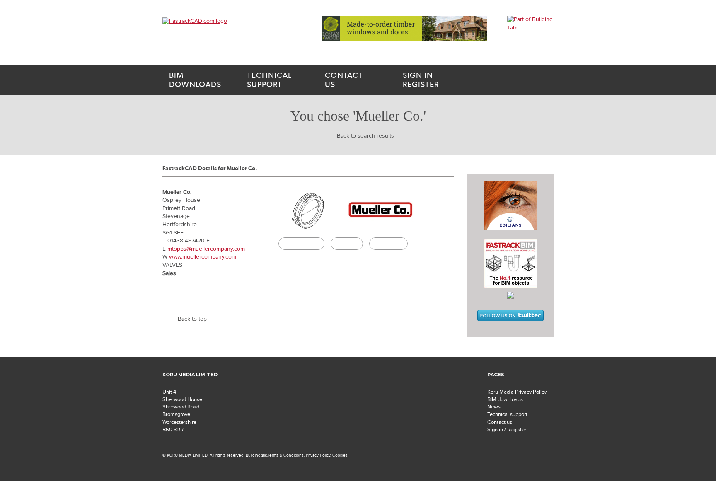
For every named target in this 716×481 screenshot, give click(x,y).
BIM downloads (505, 399)
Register (421, 80)
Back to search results (365, 136)
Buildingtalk (388, 243)
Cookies (340, 455)
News (494, 407)
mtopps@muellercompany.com (206, 249)
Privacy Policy (318, 455)
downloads (195, 80)
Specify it (346, 243)
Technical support (507, 414)
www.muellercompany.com (202, 257)
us (344, 80)
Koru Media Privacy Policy (517, 392)
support (269, 80)
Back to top (192, 319)
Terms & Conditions (285, 455)
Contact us (499, 422)
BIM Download (301, 243)
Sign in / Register (506, 429)
